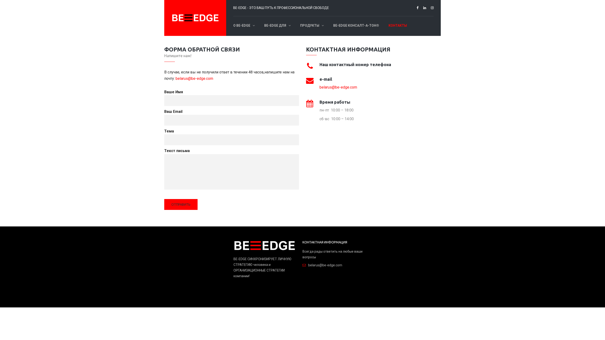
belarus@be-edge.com (194, 78)
